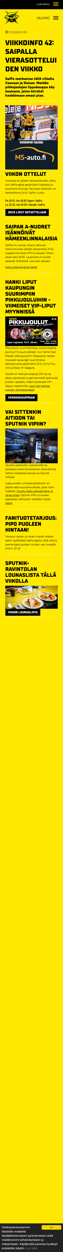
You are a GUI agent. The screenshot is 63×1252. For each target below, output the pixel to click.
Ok (51, 1227)
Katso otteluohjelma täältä (21, 267)
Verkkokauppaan (21, 397)
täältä (8, 503)
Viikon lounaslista (23, 612)
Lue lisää (31, 1248)
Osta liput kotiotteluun (27, 212)
